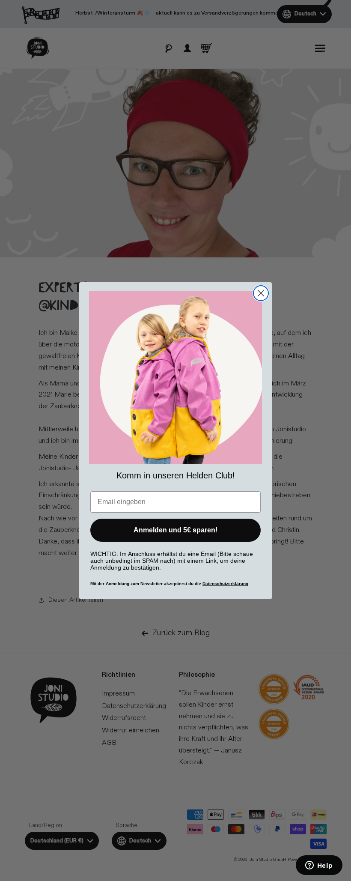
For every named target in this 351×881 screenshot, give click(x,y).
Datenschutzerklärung (225, 583)
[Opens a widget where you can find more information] (318, 866)
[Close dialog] (260, 293)
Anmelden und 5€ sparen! (175, 530)
